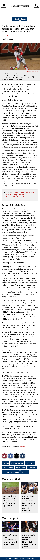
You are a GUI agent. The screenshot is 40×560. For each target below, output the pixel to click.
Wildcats (24, 472)
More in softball (11, 479)
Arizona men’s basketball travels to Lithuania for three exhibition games (29, 541)
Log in (32, 558)
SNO (28, 558)
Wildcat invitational (11, 472)
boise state (30, 463)
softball (16, 19)
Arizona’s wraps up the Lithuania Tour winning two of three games (10, 540)
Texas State (20, 467)
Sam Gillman (6, 36)
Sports (23, 19)
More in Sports (10, 518)
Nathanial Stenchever (32, 71)
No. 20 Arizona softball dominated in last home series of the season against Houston (29, 503)
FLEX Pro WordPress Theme (18, 558)
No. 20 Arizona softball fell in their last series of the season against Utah (10, 501)
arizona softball (17, 463)
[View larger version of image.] (20, 56)
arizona (6, 463)
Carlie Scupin (8, 467)
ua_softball (32, 467)
